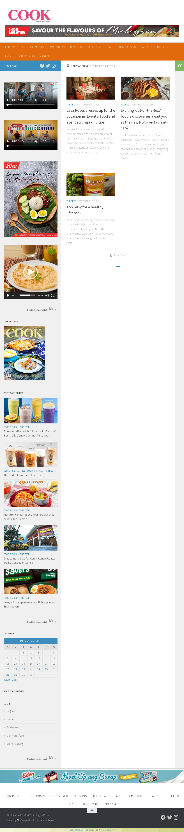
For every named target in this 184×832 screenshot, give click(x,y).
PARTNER (146, 47)
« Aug (7, 679)
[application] (31, 272)
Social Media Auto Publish (80, 830)
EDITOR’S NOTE (14, 47)
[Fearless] (31, 236)
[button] (30, 272)
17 (38, 663)
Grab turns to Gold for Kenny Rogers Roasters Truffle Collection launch (31, 560)
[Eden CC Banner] (92, 782)
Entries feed (13, 727)
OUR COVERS (27, 56)
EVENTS (9, 56)
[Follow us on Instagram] (53, 66)
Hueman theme (46, 820)
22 (23, 669)
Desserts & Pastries (14, 470)
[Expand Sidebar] (179, 66)
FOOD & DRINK (57, 47)
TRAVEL (109, 47)
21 (15, 669)
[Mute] (47, 295)
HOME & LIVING (127, 47)
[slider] (27, 295)
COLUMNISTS (36, 47)
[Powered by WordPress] (18, 820)
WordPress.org (15, 744)
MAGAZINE (45, 56)
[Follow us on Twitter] (48, 66)
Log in (10, 719)
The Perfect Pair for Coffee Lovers (24, 475)
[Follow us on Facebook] (42, 66)
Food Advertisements (36, 310)
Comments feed (15, 735)
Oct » (15, 679)
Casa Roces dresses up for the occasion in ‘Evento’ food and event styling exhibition (90, 116)
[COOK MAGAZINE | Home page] (29, 15)
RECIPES (93, 47)
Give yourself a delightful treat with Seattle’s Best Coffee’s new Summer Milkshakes (30, 433)
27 (7, 674)
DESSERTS (76, 47)
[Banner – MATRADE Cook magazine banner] (92, 31)
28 (15, 674)
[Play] (8, 295)
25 (46, 669)
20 (7, 669)
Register (11, 711)
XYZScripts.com (108, 830)
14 (15, 663)
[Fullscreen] (53, 295)
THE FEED (162, 47)
